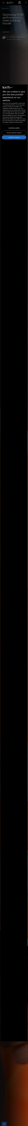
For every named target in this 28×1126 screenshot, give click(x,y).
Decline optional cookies (14, 132)
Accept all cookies (14, 137)
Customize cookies (14, 128)
